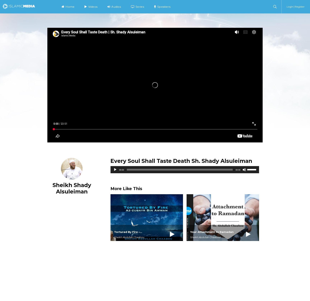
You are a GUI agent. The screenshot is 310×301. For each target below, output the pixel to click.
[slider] (252, 169)
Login (290, 6)
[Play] (115, 169)
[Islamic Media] (19, 6)
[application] (185, 169)
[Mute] (244, 169)
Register (300, 6)
